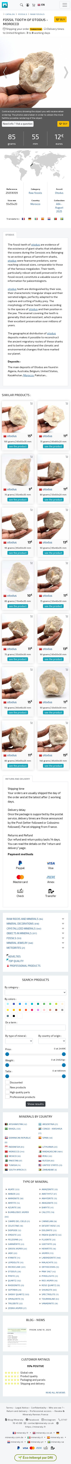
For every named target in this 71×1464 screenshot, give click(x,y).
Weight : (9, 1060)
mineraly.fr (22, 1432)
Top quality (15, 961)
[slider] (7, 1054)
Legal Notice (22, 1407)
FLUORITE (48, 1239)
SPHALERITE (16, 1298)
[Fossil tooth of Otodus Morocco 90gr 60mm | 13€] (53, 629)
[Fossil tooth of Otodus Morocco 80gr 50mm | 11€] (53, 469)
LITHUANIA (49, 1146)
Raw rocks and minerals (25, 918)
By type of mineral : (16, 1035)
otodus (11, 436)
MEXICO (15, 1156)
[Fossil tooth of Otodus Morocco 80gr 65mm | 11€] (18, 736)
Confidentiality (38, 1407)
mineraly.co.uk (44, 1432)
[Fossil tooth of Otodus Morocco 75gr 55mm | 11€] (18, 629)
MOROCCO (16, 1151)
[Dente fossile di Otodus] (36, 218)
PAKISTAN (15, 1160)
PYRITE (13, 1276)
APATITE (14, 1202)
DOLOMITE (49, 1230)
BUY (60, 19)
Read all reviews (55, 1392)
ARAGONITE (49, 1202)
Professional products (25, 965)
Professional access (41, 1411)
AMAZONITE (50, 1189)
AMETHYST (49, 1193)
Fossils (14, 938)
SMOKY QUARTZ (18, 1294)
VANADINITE (50, 1303)
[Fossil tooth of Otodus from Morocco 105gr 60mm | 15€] (18, 416)
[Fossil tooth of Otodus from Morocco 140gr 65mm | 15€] (53, 736)
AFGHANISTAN (18, 1124)
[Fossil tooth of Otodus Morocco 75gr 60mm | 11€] (53, 416)
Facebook (33, 1419)
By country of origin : (50, 1035)
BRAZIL (14, 1128)
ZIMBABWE (49, 1169)
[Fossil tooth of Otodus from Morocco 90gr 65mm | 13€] (53, 523)
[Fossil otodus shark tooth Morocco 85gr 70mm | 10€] (18, 576)
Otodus (59, 192)
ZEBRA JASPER (17, 1308)
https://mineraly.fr (35, 1426)
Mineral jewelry (20, 942)
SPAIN (47, 1137)
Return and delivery (17, 1411)
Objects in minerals (22, 933)
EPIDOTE (14, 1234)
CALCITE (48, 1212)
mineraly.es (57, 1437)
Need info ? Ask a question (18, 123)
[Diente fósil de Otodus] (43, 218)
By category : (12, 987)
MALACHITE (49, 1262)
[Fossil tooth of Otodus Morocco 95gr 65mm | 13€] (18, 523)
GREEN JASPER (17, 1248)
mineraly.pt (37, 1441)
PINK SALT (49, 1271)
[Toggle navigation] (64, 5)
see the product (18, 446)
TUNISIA (14, 1165)
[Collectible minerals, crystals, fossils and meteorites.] (5, 5)
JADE (12, 1253)
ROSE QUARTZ (51, 1285)
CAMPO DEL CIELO (19, 1221)
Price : (8, 1049)
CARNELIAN (49, 1221)
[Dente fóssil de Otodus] (56, 218)
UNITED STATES (52, 1165)
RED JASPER (49, 1280)
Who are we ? (56, 1407)
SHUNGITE (49, 1289)
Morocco (35, 204)
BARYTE (47, 1207)
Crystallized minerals (24, 928)
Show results (35, 1104)
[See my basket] (34, 5)
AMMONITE (15, 1198)
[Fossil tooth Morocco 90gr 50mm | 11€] (53, 682)
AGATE (13, 1189)
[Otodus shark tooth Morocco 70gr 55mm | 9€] (18, 469)
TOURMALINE (50, 1298)
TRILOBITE (15, 1303)
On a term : (11, 1022)
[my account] (28, 5)
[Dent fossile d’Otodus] (24, 218)
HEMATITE (49, 1248)
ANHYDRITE (49, 1198)
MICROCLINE (16, 1266)
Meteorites (16, 947)
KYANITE (14, 1257)
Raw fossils (37, 14)
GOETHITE (49, 1244)
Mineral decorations (23, 923)
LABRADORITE (51, 1257)
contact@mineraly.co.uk (41, 1423)
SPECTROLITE (50, 1294)
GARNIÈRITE (16, 1244)
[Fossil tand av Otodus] (61, 218)
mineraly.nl (17, 1441)
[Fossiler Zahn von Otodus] (30, 218)
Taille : (8, 1071)
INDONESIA (16, 1146)
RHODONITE (16, 1285)
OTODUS (14, 1271)
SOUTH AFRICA (17, 1169)
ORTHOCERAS (50, 1266)
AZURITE (14, 1207)
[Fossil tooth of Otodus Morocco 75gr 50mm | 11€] (53, 576)
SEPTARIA (14, 1289)
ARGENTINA (50, 1124)
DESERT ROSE (51, 1225)
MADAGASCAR (52, 1151)
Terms (9, 1407)
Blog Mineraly (15, 1419)
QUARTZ (14, 1280)
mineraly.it (36, 1437)
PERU (47, 1156)
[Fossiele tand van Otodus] (49, 218)
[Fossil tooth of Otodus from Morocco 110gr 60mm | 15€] (18, 682)
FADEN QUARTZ (51, 1234)
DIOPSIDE (14, 1230)
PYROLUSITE (50, 1276)
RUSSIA (48, 1160)
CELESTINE (15, 1225)
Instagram (50, 1419)
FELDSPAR (15, 1239)
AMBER (14, 1193)
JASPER (47, 1253)
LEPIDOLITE (15, 1262)
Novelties (14, 956)
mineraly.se (57, 1441)
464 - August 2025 (59, 207)
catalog (10, 14)
